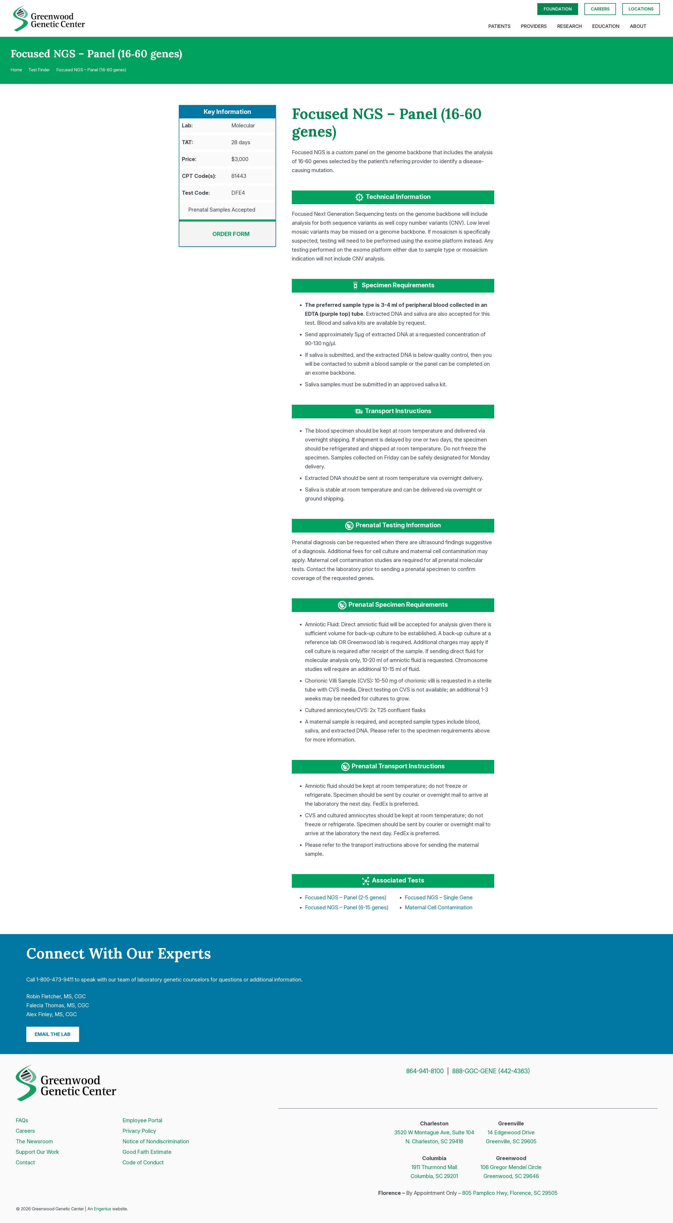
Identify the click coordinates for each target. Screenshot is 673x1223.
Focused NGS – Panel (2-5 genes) (345, 897)
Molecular (243, 125)
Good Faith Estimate (147, 1152)
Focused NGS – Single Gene (439, 897)
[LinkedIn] (475, 1089)
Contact (25, 1162)
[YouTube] (487, 1089)
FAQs (22, 1120)
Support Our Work (37, 1152)
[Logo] (49, 18)
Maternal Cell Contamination (438, 907)
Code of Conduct (143, 1162)
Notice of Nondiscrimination (156, 1141)
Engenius (102, 1208)
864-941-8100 (425, 1071)
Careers (25, 1131)
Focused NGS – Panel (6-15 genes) (347, 907)
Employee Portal (142, 1120)
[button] (657, 26)
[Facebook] (449, 1089)
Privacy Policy (139, 1131)
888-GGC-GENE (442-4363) (491, 1071)
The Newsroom (34, 1141)
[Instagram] (461, 1090)
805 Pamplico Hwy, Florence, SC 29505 (510, 1193)
